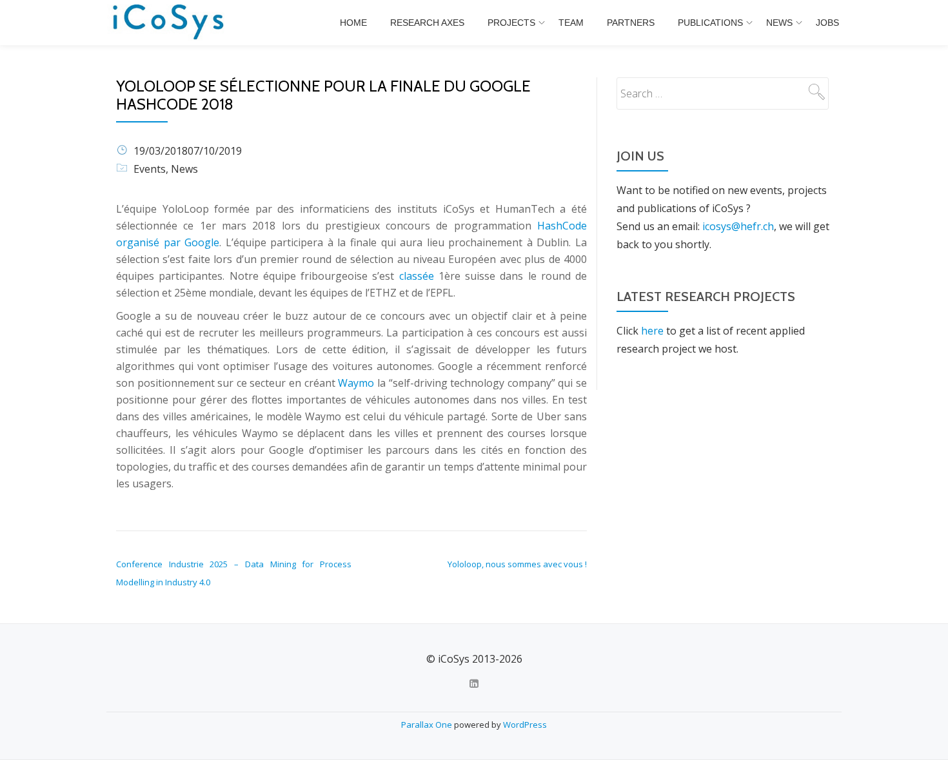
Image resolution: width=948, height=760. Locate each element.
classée (416, 276)
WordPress (525, 724)
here (652, 331)
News (779, 22)
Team (571, 22)
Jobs (827, 22)
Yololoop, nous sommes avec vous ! (517, 564)
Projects (511, 22)
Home (353, 22)
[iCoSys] (169, 22)
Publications (710, 22)
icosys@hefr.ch (738, 226)
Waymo (356, 383)
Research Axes (427, 22)
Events (149, 169)
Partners (631, 22)
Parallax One (427, 724)
